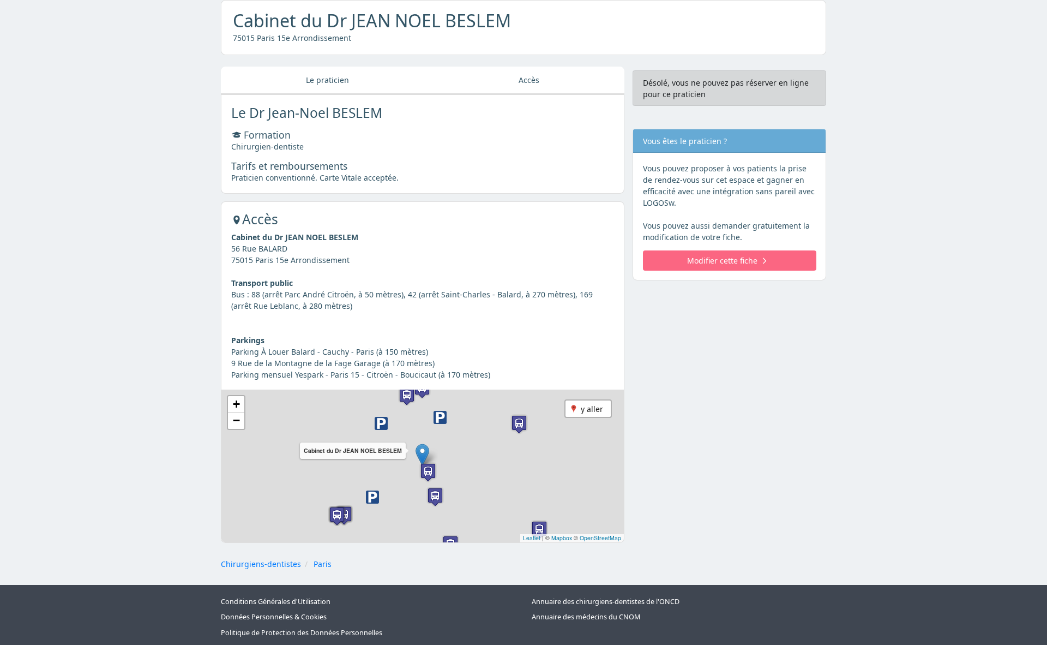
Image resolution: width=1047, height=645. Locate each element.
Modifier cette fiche (722, 260)
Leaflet (531, 538)
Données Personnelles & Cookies (274, 617)
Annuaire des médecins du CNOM (586, 617)
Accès (529, 80)
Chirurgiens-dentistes (261, 564)
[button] (422, 455)
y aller (592, 409)
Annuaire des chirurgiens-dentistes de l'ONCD (605, 601)
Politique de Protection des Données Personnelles (301, 632)
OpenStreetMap (600, 538)
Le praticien (327, 80)
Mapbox (561, 538)
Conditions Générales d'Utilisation (275, 601)
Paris (323, 564)
